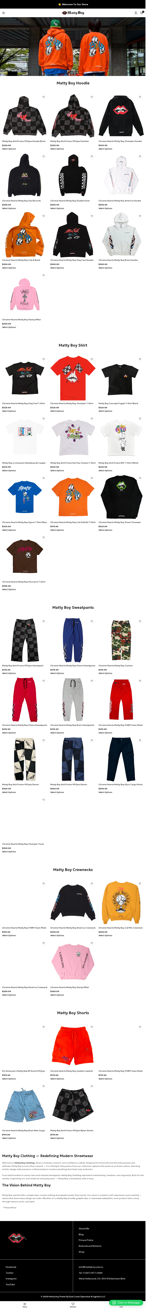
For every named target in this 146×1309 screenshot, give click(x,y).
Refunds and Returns (90, 1245)
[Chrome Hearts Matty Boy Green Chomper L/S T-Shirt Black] (121, 497)
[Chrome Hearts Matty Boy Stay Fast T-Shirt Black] (24, 378)
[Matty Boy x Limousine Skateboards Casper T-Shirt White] (24, 437)
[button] (126, 1303)
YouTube (10, 1284)
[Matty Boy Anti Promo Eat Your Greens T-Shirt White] (73, 437)
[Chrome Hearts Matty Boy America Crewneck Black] (73, 902)
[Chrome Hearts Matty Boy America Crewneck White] (24, 962)
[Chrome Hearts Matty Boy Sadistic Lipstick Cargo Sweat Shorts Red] (73, 1045)
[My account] (136, 13)
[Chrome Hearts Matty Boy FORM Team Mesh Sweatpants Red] (121, 699)
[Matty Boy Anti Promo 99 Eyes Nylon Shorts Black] (73, 1105)
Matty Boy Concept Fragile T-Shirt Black (118, 403)
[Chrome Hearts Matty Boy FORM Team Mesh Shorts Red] (121, 1045)
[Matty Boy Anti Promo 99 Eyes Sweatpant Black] (24, 640)
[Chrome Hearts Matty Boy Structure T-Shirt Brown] (24, 556)
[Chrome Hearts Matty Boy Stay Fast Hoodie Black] (73, 234)
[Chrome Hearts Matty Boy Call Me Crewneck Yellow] (121, 902)
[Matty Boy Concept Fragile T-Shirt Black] (121, 378)
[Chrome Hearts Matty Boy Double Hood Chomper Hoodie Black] (73, 175)
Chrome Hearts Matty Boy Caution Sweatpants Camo (116, 667)
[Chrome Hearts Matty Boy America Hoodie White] (121, 175)
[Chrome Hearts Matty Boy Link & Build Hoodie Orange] (24, 234)
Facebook (11, 1267)
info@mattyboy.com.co (91, 1267)
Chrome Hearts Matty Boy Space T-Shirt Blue (24, 522)
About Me (84, 1228)
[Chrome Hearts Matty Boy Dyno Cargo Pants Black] (121, 759)
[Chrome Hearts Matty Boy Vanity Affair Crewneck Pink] (73, 962)
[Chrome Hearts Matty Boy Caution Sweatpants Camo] (121, 640)
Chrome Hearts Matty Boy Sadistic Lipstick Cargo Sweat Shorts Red (71, 1072)
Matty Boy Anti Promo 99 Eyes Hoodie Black (23, 141)
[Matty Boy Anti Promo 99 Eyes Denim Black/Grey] (24, 759)
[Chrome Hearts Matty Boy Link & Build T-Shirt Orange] (73, 497)
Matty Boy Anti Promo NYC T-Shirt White (118, 463)
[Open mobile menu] (3, 13)
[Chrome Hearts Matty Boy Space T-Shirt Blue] (24, 497)
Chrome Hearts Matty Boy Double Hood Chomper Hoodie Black (70, 202)
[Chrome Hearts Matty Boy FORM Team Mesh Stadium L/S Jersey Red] (24, 902)
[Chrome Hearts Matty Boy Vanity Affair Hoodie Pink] (24, 294)
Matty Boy (54, 1296)
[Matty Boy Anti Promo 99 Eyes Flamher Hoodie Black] (73, 116)
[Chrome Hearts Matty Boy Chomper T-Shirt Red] (73, 378)
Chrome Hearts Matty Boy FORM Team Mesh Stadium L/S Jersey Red (24, 929)
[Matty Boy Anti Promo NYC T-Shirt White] (121, 437)
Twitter (10, 1272)
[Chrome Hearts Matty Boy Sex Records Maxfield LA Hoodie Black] (24, 175)
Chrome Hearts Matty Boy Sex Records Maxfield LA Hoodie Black (21, 202)
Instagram (11, 1278)
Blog (81, 1234)
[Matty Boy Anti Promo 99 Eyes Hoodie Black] (24, 116)
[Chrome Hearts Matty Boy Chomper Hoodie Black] (121, 116)
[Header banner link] (73, 4)
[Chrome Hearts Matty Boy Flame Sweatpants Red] (24, 699)
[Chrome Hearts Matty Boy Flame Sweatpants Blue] (73, 640)
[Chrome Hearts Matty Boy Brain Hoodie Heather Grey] (121, 234)
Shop (81, 1251)
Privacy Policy (86, 1240)
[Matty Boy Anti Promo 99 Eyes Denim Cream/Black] (73, 759)
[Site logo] (73, 12)
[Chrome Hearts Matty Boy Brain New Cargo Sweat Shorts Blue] (24, 1105)
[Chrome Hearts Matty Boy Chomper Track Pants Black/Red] (24, 818)
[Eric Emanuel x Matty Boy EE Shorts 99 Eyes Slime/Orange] (24, 1045)
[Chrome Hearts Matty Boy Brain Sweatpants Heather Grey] (73, 699)
